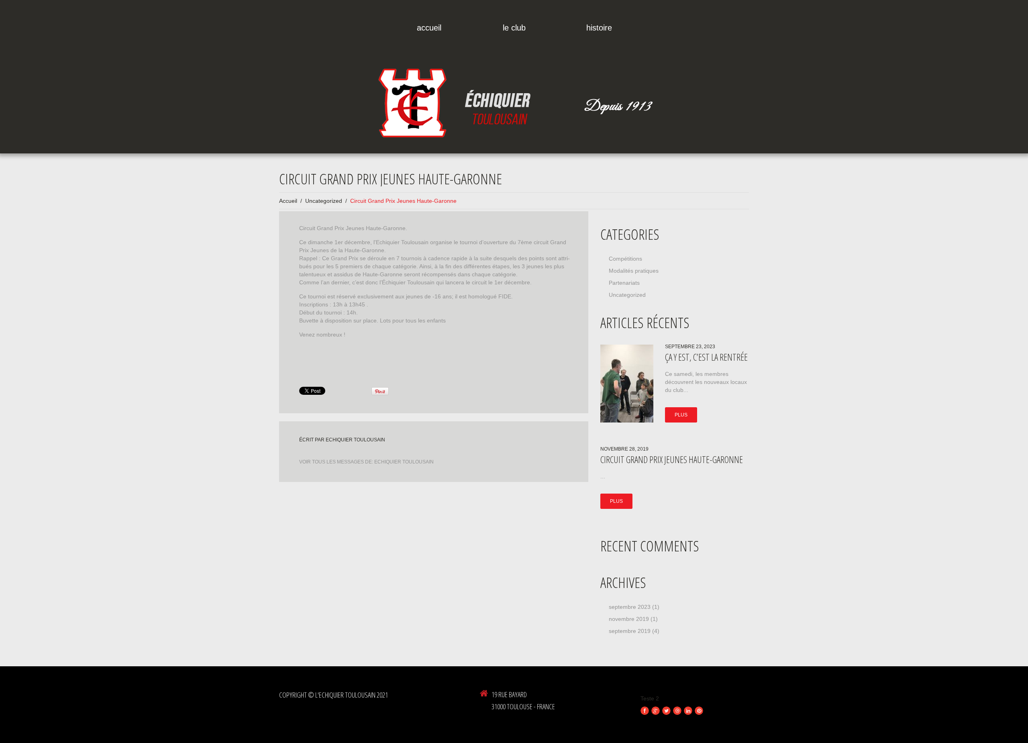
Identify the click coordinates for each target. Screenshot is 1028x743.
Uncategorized (323, 201)
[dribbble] (677, 710)
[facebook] (644, 710)
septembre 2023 (630, 607)
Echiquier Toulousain (355, 440)
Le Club (514, 27)
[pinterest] (699, 710)
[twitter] (666, 710)
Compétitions (625, 258)
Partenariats (624, 283)
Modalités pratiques (634, 270)
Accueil (429, 27)
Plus (681, 415)
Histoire (599, 27)
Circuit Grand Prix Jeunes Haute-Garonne (671, 459)
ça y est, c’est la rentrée (706, 357)
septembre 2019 (630, 631)
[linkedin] (688, 710)
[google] (655, 710)
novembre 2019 (629, 619)
